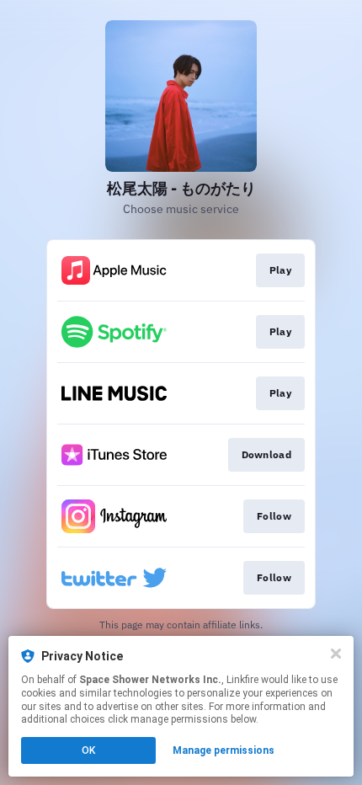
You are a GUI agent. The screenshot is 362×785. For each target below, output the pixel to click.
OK (88, 750)
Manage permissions (223, 750)
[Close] (335, 653)
